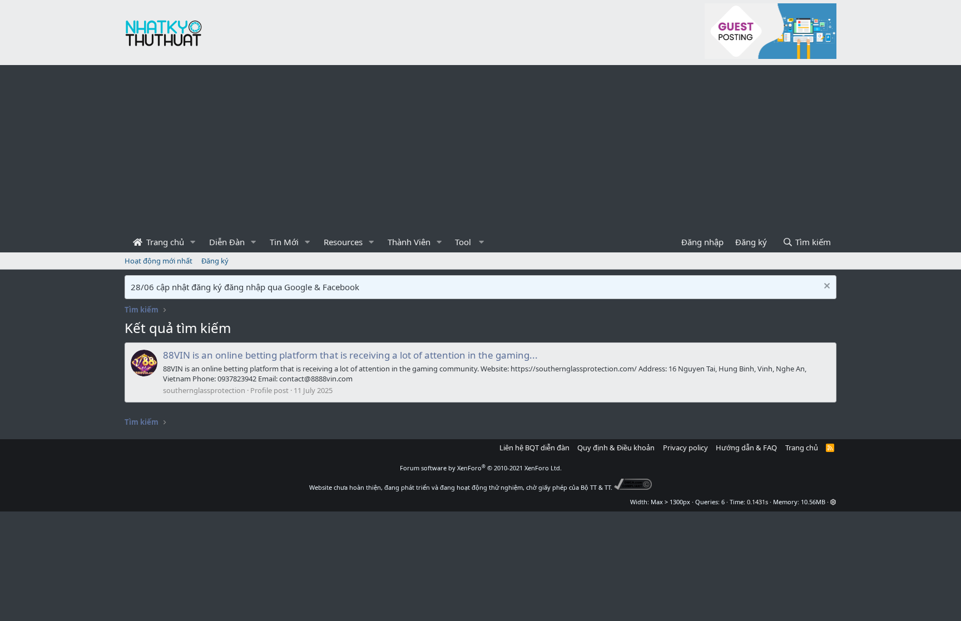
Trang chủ (164, 241)
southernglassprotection (204, 390)
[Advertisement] (480, 148)
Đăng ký (215, 261)
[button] (193, 242)
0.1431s (757, 502)
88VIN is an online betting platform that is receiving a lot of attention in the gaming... (350, 355)
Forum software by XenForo (481, 468)
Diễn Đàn (227, 241)
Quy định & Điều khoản (616, 448)
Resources (343, 241)
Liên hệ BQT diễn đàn (534, 448)
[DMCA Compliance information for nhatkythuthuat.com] (633, 487)
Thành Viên (409, 241)
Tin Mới (284, 241)
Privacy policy (685, 448)
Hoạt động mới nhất (158, 261)
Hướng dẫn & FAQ (746, 448)
